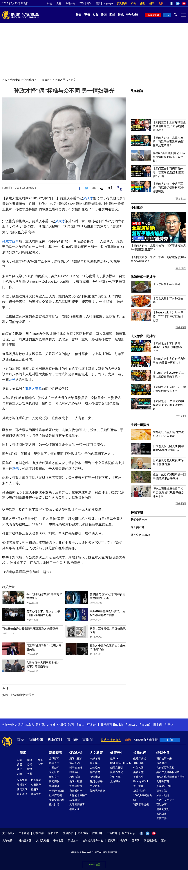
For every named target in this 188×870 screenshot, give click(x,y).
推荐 (104, 14)
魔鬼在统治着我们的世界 (170, 776)
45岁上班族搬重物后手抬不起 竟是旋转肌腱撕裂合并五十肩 (168, 492)
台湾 (29, 764)
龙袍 (12, 379)
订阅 (170, 739)
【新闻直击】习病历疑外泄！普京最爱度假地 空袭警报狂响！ (168, 172)
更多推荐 (181, 268)
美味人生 (138, 776)
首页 (4, 79)
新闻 (79, 14)
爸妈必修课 (96, 781)
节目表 (72, 740)
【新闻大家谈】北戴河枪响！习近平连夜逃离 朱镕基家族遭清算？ (168, 141)
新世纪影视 (150, 840)
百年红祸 (161, 790)
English (118, 724)
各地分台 (70, 3)
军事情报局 (75, 786)
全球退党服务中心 (93, 840)
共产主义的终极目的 (168, 772)
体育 (40, 764)
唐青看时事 (75, 790)
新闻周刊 (54, 781)
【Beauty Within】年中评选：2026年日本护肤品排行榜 (168, 316)
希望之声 (73, 840)
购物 (161, 3)
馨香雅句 (95, 772)
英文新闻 (122, 3)
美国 (19, 764)
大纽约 (19, 724)
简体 (88, 3)
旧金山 (80, 724)
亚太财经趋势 (56, 799)
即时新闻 (22, 784)
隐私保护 (53, 833)
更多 (163, 840)
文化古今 (95, 786)
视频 (87, 14)
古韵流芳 (95, 767)
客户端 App (128, 833)
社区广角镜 (55, 795)
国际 (19, 759)
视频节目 (55, 740)
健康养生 (116, 753)
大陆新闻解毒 (77, 804)
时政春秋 (74, 772)
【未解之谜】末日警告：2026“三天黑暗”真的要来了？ (168, 347)
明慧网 (111, 840)
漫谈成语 (95, 776)
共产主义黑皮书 (165, 799)
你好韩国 (138, 767)
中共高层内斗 (44, 79)
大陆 (19, 773)
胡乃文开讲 (116, 767)
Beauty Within (141, 781)
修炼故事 (161, 813)
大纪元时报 (42, 840)
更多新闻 (181, 327)
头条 (95, 14)
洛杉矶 (40, 724)
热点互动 (74, 763)
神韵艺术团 (25, 840)
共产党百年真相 (140, 534)
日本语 (157, 724)
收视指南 (38, 833)
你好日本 (138, 763)
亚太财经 (54, 804)
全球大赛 (36, 794)
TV (167, 15)
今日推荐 (137, 207)
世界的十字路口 (78, 795)
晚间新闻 (54, 772)
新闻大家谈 (75, 758)
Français (131, 724)
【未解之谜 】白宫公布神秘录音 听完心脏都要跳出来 (168, 405)
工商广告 (161, 818)
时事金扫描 (75, 767)
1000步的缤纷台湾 (142, 797)
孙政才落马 (61, 79)
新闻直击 (54, 776)
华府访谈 (54, 786)
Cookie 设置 (94, 864)
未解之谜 (95, 758)
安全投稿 (82, 833)
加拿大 (29, 724)
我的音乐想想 (141, 804)
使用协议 (68, 833)
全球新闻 (54, 758)
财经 (29, 769)
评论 (19, 769)
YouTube (184, 3)
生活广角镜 (139, 758)
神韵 (49, 3)
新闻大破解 (75, 781)
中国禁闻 (54, 767)
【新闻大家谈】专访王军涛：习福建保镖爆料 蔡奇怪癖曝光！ (168, 187)
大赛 (58, 3)
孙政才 (88, 198)
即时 (112, 14)
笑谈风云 (95, 763)
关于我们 (24, 833)
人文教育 (96, 753)
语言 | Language (104, 3)
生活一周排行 (140, 425)
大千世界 (138, 786)
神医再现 (115, 776)
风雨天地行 (162, 795)
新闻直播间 (153, 15)
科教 (29, 773)
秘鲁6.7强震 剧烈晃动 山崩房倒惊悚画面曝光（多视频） (169, 157)
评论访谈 (132, 14)
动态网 (123, 840)
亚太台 (91, 724)
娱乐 (40, 759)
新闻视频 (55, 753)
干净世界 (58, 840)
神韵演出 (22, 794)
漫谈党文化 (162, 809)
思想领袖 (74, 776)
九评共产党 (137, 527)
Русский (145, 724)
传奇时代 (161, 763)
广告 (133, 3)
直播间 (87, 740)
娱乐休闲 (140, 753)
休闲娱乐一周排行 (143, 277)
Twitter (178, 3)
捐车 (151, 3)
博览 (121, 14)
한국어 (168, 724)
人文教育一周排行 (143, 336)
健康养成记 (116, 772)
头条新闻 (137, 91)
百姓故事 (161, 804)
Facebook (171, 3)
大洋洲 (51, 724)
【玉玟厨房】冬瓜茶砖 (166, 284)
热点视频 (36, 780)
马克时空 (74, 799)
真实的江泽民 (164, 786)
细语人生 (74, 809)
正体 (81, 3)
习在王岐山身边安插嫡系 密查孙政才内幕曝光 (30, 628)
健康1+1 (115, 758)
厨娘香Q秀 (139, 790)
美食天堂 (138, 772)
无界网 (136, 840)
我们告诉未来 (139, 519)
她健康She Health (120, 763)
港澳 (29, 759)
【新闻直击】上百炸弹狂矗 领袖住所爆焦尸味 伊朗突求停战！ (169, 126)
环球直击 (54, 763)
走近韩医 (115, 781)
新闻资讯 (36, 740)
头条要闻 (22, 780)
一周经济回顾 (56, 790)
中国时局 (29, 79)
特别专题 (137, 512)
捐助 (142, 3)
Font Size (110, 187)
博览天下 (22, 789)
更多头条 (181, 198)
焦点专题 (15, 79)
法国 (71, 724)
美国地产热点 (97, 790)
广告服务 (97, 833)
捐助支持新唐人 (111, 739)
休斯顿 (61, 724)
